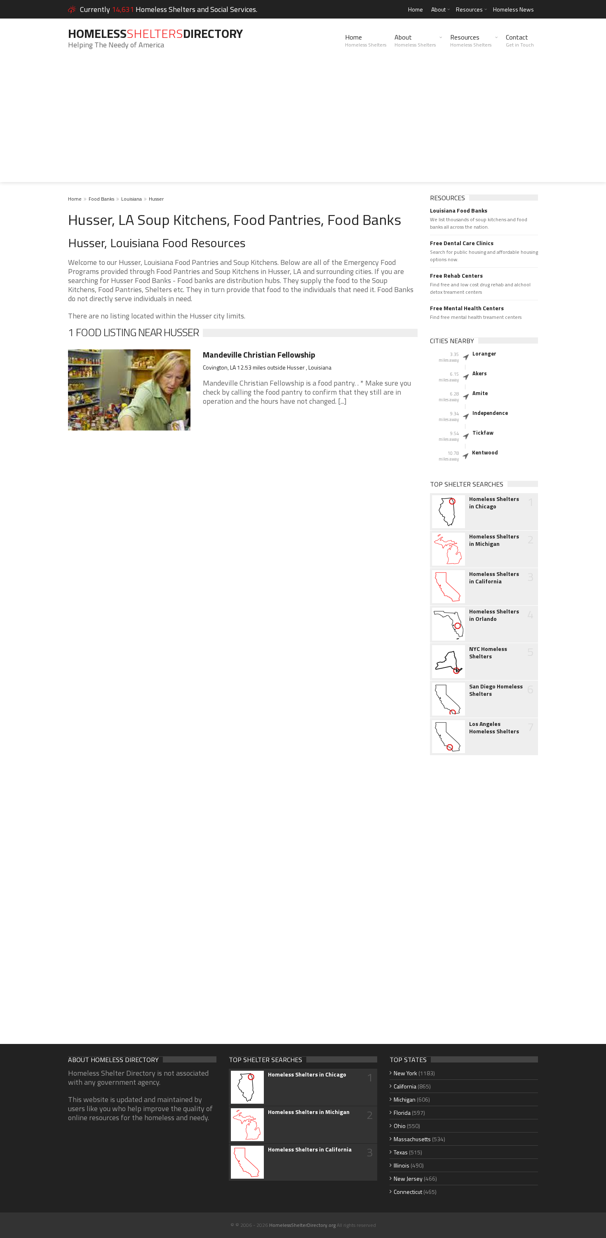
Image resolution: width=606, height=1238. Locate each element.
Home (415, 9)
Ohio (400, 1125)
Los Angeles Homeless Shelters (494, 727)
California (405, 1086)
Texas (401, 1152)
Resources (469, 9)
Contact (520, 40)
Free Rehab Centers (456, 275)
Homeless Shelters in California (494, 577)
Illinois (401, 1165)
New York (405, 1073)
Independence (490, 413)
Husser (156, 199)
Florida (402, 1112)
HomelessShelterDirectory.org (302, 1225)
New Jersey (408, 1178)
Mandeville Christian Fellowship (259, 354)
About (438, 9)
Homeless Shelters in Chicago (494, 502)
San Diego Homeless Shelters (496, 690)
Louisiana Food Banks (458, 210)
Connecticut (408, 1191)
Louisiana (131, 199)
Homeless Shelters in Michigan (494, 540)
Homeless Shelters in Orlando (494, 615)
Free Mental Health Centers (467, 308)
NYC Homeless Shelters (488, 652)
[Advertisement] (303, 124)
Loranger (484, 353)
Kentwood (485, 452)
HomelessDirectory (155, 33)
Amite (480, 393)
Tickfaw (482, 432)
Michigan (405, 1099)
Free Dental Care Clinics (461, 243)
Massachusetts (412, 1139)
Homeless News (513, 9)
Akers (479, 373)
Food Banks (101, 199)
